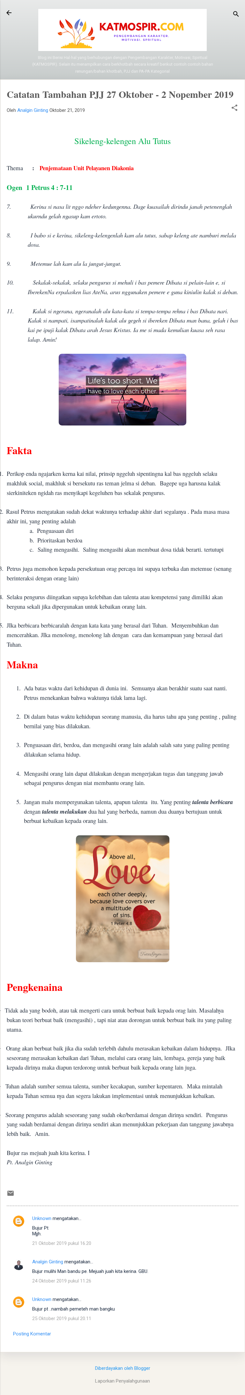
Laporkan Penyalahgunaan (122, 1381)
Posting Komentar (32, 1334)
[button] (234, 108)
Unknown (41, 1218)
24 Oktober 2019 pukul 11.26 (61, 1281)
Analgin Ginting (47, 1262)
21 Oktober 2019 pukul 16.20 (61, 1243)
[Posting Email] (10, 1195)
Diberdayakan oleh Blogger (122, 1368)
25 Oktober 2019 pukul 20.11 (61, 1318)
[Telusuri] (236, 15)
